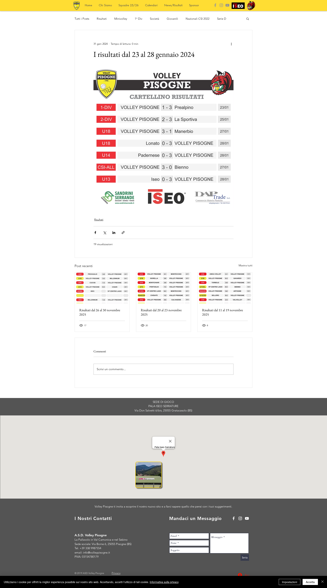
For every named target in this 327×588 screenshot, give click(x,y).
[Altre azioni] (231, 43)
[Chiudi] (322, 582)
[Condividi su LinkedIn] (114, 232)
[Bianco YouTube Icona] (246, 518)
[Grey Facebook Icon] (215, 5)
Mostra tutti (245, 265)
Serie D (221, 18)
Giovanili (172, 18)
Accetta (310, 582)
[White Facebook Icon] (233, 518)
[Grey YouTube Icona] (227, 5)
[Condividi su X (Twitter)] (104, 232)
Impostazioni (289, 582)
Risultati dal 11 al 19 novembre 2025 (222, 312)
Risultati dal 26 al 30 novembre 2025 (99, 312)
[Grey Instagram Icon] (221, 5)
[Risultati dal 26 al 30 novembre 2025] (102, 288)
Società (154, 18)
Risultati (102, 18)
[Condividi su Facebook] (95, 232)
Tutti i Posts (82, 18)
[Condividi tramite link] (123, 232)
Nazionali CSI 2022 (197, 18)
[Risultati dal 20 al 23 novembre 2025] (163, 288)
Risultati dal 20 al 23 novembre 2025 (161, 312)
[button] (247, 18)
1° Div (138, 18)
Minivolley (120, 18)
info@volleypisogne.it (96, 552)
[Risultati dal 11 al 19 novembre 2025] (225, 288)
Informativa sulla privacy (164, 582)
